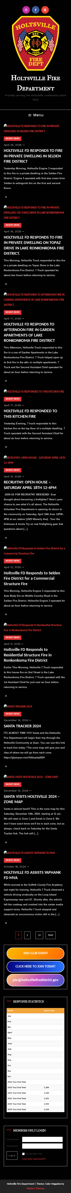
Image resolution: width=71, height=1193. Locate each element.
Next (50, 935)
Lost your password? (34, 1159)
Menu (38, 115)
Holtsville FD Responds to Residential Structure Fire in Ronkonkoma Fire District (28, 655)
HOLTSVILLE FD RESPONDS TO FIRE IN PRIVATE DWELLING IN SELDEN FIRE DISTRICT (33, 156)
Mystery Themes (35, 1188)
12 (39, 935)
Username (12, 1139)
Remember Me (33, 1153)
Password (12, 1146)
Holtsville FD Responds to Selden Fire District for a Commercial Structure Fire (32, 578)
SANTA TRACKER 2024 (22, 726)
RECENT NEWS (13, 138)
